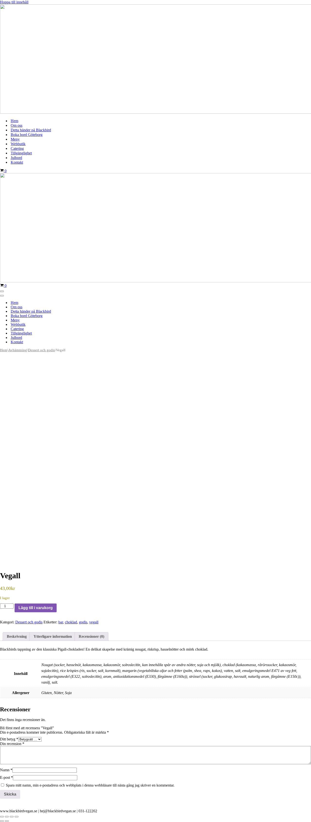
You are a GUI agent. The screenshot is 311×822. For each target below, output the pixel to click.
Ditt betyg (9, 739)
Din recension (12, 744)
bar (60, 622)
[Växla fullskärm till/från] (7, 816)
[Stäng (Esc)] (16, 816)
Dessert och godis (41, 350)
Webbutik (18, 144)
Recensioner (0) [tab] (91, 636)
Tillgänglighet (21, 153)
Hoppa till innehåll (14, 2)
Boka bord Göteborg (27, 135)
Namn (6, 770)
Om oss (16, 125)
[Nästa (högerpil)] (7, 821)
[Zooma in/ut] (2, 816)
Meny (15, 139)
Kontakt (17, 162)
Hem (14, 121)
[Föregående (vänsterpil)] (2, 821)
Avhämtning (17, 350)
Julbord (16, 158)
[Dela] (12, 816)
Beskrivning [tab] (17, 636)
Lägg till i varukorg (35, 608)
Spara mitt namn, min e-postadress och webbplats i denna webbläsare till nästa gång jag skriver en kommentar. (90, 785)
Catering (17, 148)
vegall (93, 622)
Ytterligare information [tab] (53, 636)
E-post (6, 777)
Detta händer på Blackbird (31, 130)
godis (83, 622)
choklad (71, 622)
